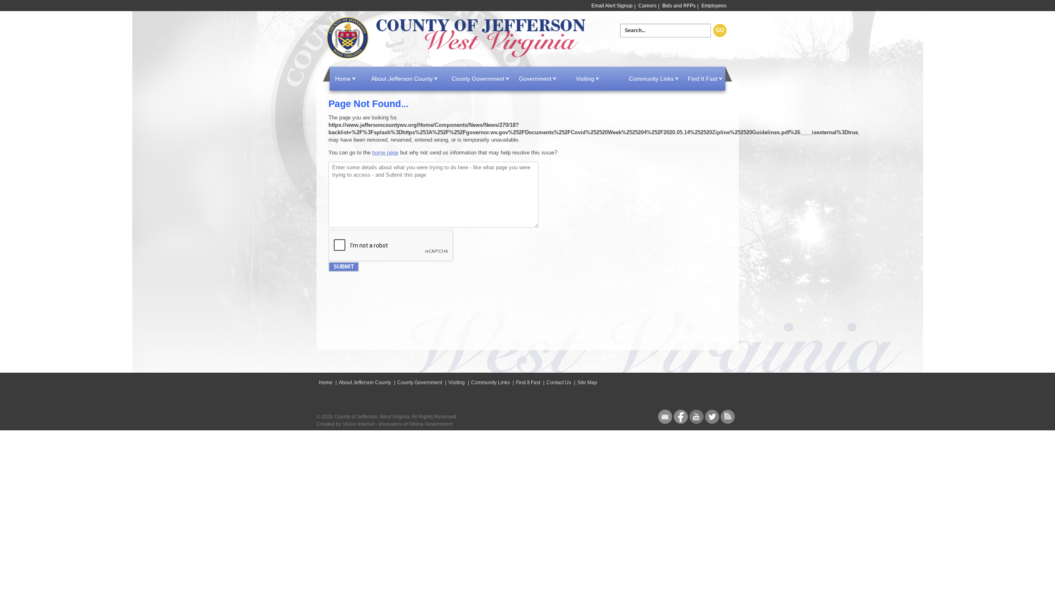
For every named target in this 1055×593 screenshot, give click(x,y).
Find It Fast (702, 78)
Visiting (585, 78)
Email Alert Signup (612, 6)
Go (720, 30)
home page (385, 152)
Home (458, 38)
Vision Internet (358, 424)
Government (535, 78)
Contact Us (558, 382)
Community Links (651, 78)
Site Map (587, 382)
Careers (647, 6)
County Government (478, 78)
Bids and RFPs (679, 6)
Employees (714, 6)
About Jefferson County (402, 78)
